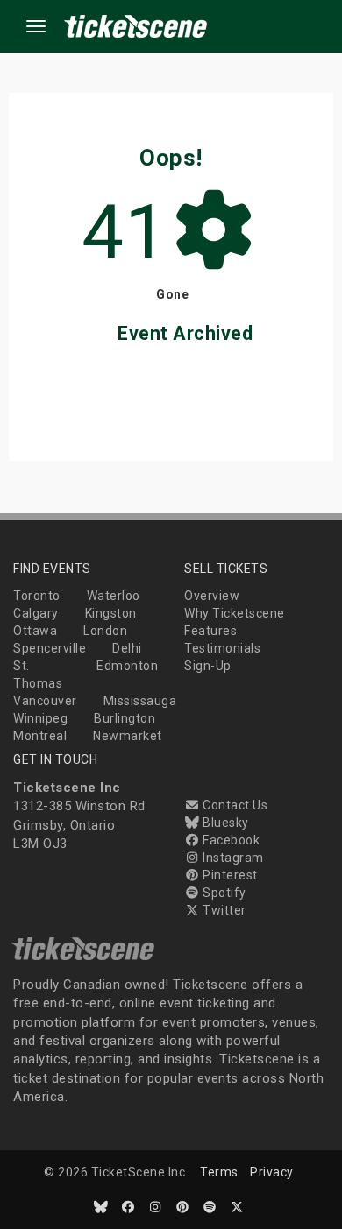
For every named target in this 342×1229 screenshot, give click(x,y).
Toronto (37, 596)
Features (210, 631)
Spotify (223, 893)
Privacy (272, 1172)
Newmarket (127, 736)
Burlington (124, 718)
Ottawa (35, 631)
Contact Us (233, 805)
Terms (219, 1172)
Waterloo (113, 596)
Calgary (36, 613)
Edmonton (127, 666)
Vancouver (45, 701)
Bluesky (224, 823)
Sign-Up (208, 666)
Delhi (127, 648)
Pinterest (229, 875)
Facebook (230, 840)
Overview (211, 596)
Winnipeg (40, 718)
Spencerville (49, 648)
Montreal (40, 736)
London (105, 631)
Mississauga (140, 701)
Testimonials (222, 648)
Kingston (111, 613)
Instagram (232, 858)
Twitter (223, 910)
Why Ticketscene (234, 613)
